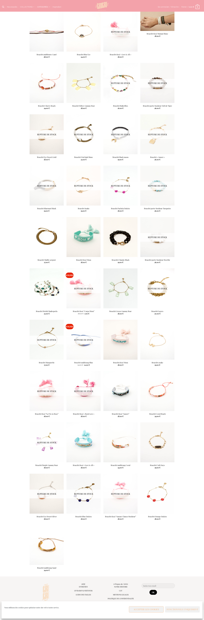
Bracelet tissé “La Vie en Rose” (46, 414)
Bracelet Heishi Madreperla (46, 311)
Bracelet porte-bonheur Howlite (157, 260)
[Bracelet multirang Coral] (120, 442)
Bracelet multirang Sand (46, 568)
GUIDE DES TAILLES (83, 595)
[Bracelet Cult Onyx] (157, 442)
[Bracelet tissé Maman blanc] (157, 21)
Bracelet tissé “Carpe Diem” (83, 311)
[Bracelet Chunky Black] (120, 237)
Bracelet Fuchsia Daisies (120, 208)
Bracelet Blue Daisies (83, 516)
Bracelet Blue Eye (83, 54)
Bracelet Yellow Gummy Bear (83, 106)
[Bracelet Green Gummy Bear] (120, 288)
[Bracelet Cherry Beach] (46, 83)
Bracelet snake (157, 362)
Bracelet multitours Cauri (47, 54)
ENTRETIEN (83, 587)
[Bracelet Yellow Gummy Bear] (83, 83)
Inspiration (57, 7)
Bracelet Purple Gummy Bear (46, 465)
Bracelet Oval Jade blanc (83, 157)
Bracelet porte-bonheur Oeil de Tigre (157, 106)
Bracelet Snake (83, 208)
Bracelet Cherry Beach (46, 106)
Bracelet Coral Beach (157, 414)
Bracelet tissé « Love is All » (120, 54)
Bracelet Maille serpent (47, 260)
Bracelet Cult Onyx (157, 465)
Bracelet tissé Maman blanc (157, 34)
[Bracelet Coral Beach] (157, 391)
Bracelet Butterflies (120, 106)
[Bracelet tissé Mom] (83, 237)
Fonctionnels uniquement (182, 609)
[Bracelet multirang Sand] (46, 545)
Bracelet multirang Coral (120, 465)
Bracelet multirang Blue (83, 362)
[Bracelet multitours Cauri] (46, 32)
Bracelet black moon (121, 157)
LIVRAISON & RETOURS (83, 590)
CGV (120, 590)
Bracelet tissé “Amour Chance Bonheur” (120, 516)
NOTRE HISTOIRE (120, 587)
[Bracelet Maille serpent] (46, 237)
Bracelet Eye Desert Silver (46, 516)
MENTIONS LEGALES (121, 595)
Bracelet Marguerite (46, 362)
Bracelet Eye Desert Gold (46, 157)
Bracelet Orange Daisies (157, 516)
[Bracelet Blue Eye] (83, 32)
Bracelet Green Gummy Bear (120, 311)
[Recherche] (3, 7)
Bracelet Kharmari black (46, 208)
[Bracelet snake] (157, 340)
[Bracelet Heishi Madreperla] (46, 288)
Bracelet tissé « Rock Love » (83, 414)
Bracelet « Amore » (157, 157)
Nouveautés (12, 7)
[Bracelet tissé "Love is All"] (83, 442)
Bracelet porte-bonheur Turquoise (157, 208)
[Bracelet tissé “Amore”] (120, 391)
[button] (168, 7)
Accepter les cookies (146, 609)
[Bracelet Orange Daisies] (157, 494)
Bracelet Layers (157, 311)
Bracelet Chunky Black (120, 260)
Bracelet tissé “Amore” (120, 414)
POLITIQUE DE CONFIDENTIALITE (121, 598)
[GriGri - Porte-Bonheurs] (102, 6)
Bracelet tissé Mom (83, 260)
